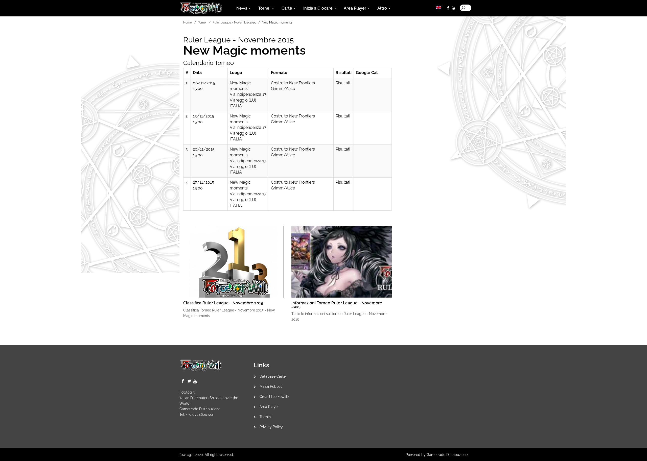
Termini (265, 417)
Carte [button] (287, 8)
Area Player (269, 407)
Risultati (343, 83)
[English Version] (438, 7)
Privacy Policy (271, 427)
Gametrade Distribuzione (199, 409)
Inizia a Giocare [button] (318, 8)
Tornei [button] (264, 8)
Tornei (202, 22)
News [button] (242, 8)
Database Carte (273, 376)
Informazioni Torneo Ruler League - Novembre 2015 (336, 305)
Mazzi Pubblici (271, 386)
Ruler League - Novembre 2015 (234, 22)
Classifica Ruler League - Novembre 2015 (223, 303)
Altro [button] (382, 8)
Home (187, 22)
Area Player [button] (355, 8)
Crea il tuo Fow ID (274, 397)
